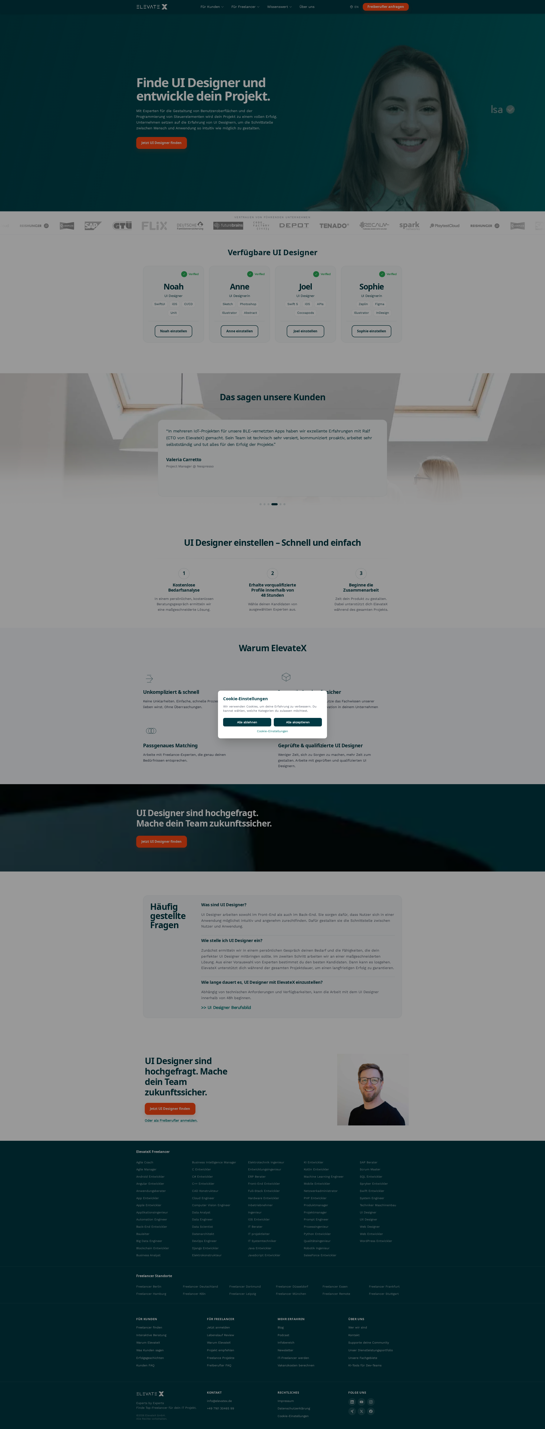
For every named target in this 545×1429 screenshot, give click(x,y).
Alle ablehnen (247, 722)
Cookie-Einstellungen (272, 731)
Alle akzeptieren (298, 722)
